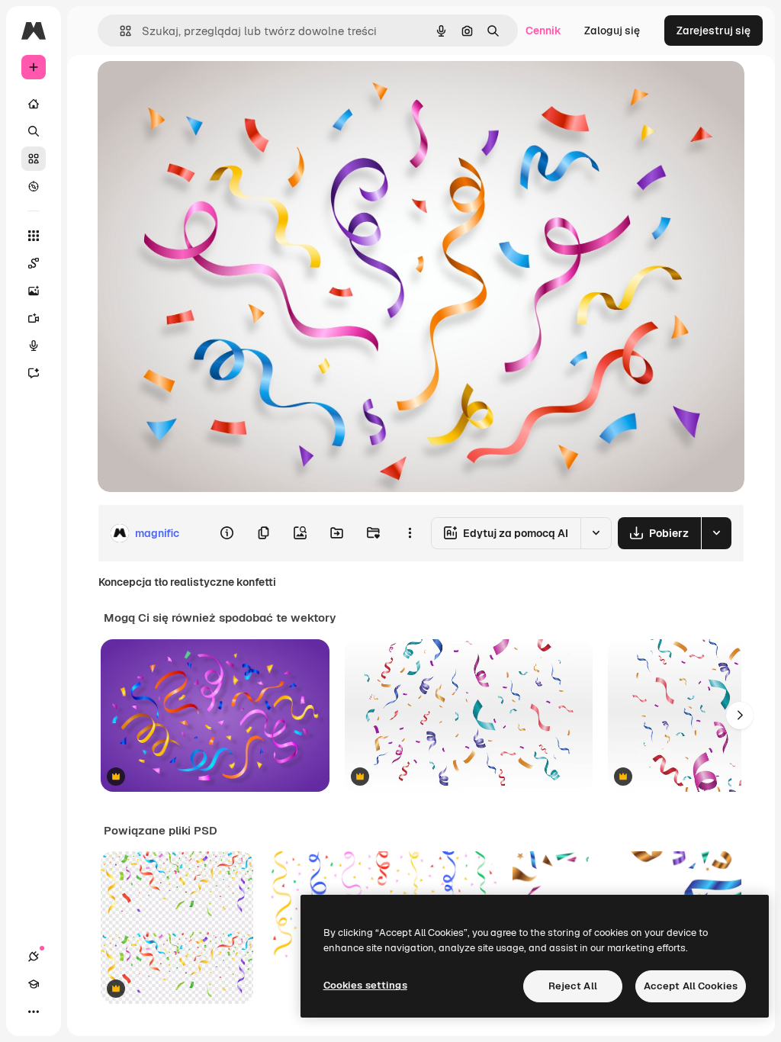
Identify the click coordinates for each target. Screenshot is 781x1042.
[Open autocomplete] (119, 31)
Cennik (543, 30)
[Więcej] (33, 1011)
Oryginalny (203, 89)
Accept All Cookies (691, 985)
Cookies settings (365, 985)
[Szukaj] (33, 131)
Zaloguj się (612, 30)
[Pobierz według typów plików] (716, 533)
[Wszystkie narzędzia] (33, 236)
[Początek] (33, 104)
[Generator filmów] (33, 318)
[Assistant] (33, 373)
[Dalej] (740, 715)
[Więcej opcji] (409, 533)
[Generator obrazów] (33, 290)
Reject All (572, 985)
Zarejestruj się (713, 30)
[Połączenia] (33, 956)
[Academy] (33, 984)
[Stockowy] (33, 158)
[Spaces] (33, 263)
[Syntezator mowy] (33, 345)
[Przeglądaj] (33, 186)
